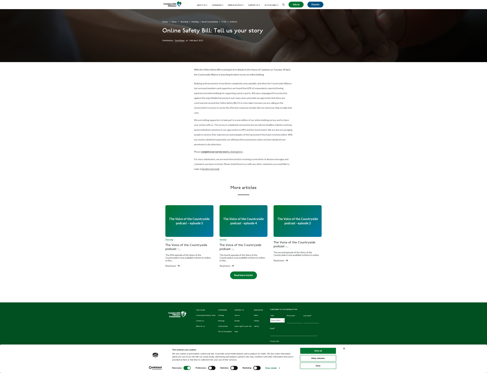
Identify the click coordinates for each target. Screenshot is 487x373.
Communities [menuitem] (223, 326)
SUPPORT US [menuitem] (239, 310)
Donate (315, 4)
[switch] (211, 368)
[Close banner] (344, 348)
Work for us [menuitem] (200, 326)
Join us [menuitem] (237, 315)
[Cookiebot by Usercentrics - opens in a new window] (155, 368)
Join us (296, 4)
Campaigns (216, 5)
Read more (170, 265)
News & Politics (235, 5)
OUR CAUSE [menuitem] (200, 310)
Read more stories (241, 274)
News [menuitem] (256, 315)
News (174, 21)
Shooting (184, 21)
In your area (270, 5)
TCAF (224, 21)
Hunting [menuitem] (221, 315)
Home (165, 21)
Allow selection (318, 358)
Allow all (318, 351)
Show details (271, 368)
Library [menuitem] (256, 326)
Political (233, 21)
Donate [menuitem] (237, 321)
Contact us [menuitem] (200, 321)
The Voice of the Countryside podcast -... (240, 247)
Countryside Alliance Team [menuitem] (206, 315)
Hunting (194, 21)
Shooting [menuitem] (221, 321)
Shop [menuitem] (236, 331)
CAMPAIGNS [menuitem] (222, 310)
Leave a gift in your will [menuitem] (242, 326)
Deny (318, 366)
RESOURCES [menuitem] (258, 310)
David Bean (180, 40)
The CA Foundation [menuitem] (225, 331)
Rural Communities (210, 21)
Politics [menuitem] (256, 321)
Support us (253, 5)
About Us (201, 5)
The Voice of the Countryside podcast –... (186, 247)
